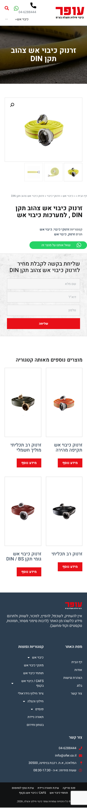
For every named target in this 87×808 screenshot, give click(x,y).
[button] (6, 8)
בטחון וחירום (35, 724)
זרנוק (71, 234)
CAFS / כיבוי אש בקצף (32, 683)
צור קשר (76, 693)
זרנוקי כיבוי (53, 196)
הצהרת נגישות (72, 677)
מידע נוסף (70, 462)
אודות (78, 669)
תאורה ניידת (35, 717)
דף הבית (82, 196)
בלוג (79, 685)
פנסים (39, 709)
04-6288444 (27, 12)
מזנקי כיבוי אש (33, 665)
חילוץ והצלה (35, 701)
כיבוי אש (68, 196)
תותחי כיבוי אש (33, 673)
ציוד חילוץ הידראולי (30, 693)
